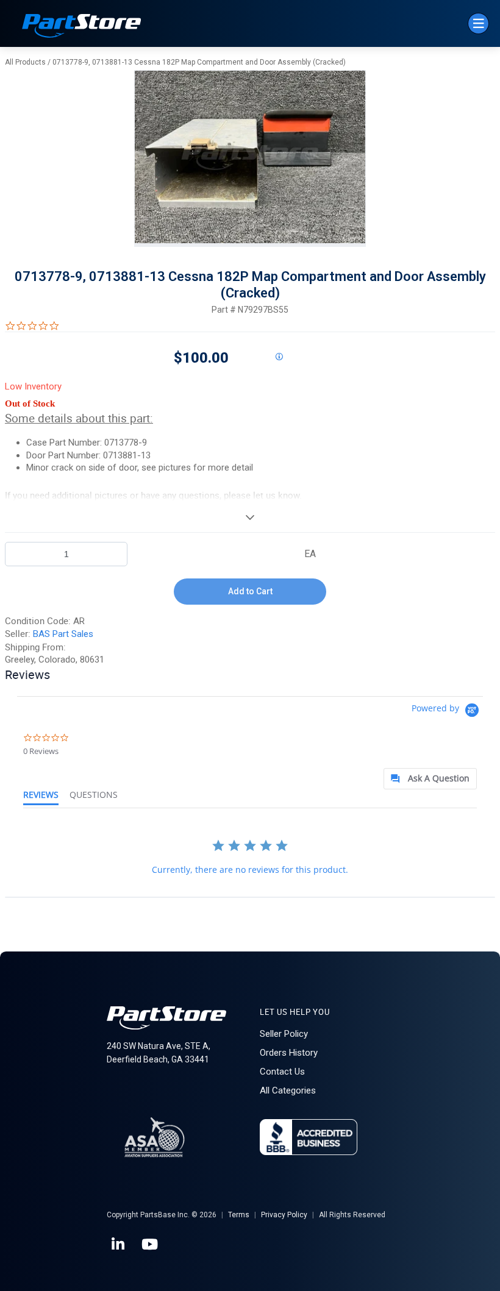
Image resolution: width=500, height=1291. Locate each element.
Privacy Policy (284, 1215)
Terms (238, 1215)
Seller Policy (284, 1033)
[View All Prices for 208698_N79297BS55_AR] (278, 357)
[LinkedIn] (119, 1244)
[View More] (250, 517)
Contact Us (282, 1071)
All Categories (288, 1090)
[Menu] (478, 23)
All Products (25, 62)
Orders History (289, 1052)
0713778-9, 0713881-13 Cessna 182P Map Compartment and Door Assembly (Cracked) (199, 62)
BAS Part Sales (63, 633)
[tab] (430, 778)
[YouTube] (150, 1244)
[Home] (81, 27)
